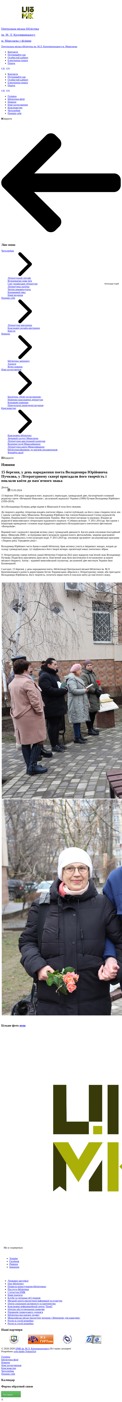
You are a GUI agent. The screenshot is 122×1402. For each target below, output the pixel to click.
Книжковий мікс (17, 292)
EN (8, 68)
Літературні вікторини (20, 325)
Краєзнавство (8, 408)
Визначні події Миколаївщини (24, 444)
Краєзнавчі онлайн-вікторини (24, 328)
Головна (5, 1356)
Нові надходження (11, 369)
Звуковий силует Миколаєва (23, 438)
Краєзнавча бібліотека (19, 435)
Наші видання (15, 295)
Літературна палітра (18, 286)
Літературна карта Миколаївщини (26, 446)
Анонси (12, 363)
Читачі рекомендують (19, 289)
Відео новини (15, 366)
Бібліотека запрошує (19, 361)
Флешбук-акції (15, 452)
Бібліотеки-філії (9, 1359)
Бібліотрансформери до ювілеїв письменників (33, 449)
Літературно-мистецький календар (26, 441)
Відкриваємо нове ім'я (20, 281)
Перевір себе (8, 298)
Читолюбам (7, 250)
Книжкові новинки (18, 402)
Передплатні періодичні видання (25, 405)
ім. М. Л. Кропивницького (18, 34)
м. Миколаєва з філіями (16, 40)
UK (3, 68)
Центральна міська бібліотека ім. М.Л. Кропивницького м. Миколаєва (39, 46)
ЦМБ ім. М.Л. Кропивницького (32, 1348)
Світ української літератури (22, 283)
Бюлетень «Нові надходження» (24, 396)
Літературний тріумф (19, 278)
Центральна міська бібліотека (20, 28)
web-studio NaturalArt (25, 1351)
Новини (5, 333)
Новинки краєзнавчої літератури (25, 399)
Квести (11, 331)
